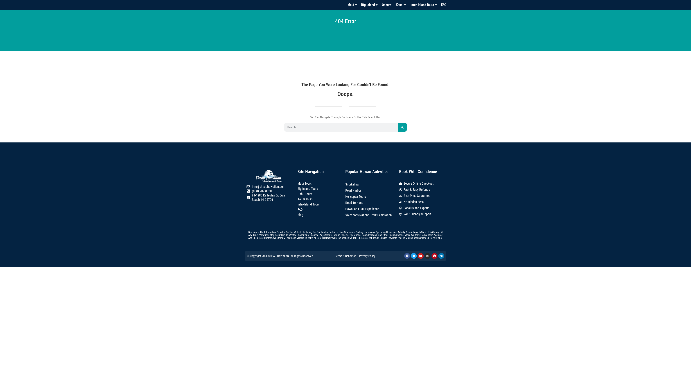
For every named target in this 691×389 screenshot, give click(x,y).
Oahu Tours (304, 194)
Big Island (368, 5)
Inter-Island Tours (422, 5)
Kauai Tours (305, 199)
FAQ (443, 5)
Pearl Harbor (353, 190)
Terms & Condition (345, 256)
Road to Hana (354, 203)
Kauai (399, 5)
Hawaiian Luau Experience (362, 209)
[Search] (402, 127)
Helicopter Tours (355, 196)
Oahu (385, 5)
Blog (300, 215)
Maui (350, 5)
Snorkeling (352, 184)
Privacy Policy (367, 256)
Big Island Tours (307, 189)
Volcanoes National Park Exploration (368, 215)
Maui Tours (304, 183)
